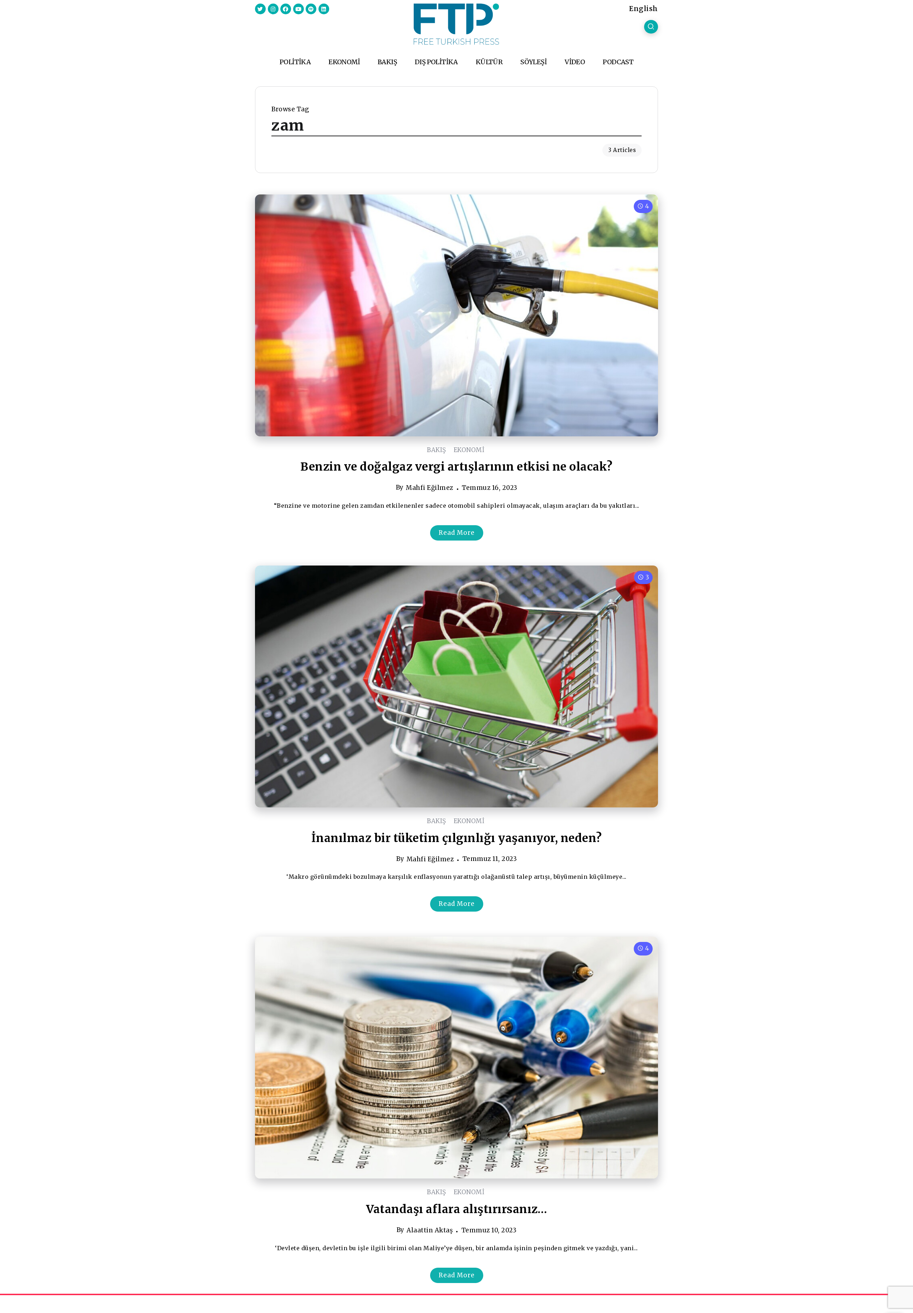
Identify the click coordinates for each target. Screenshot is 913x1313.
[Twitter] (260, 9)
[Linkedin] (323, 9)
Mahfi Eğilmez (429, 488)
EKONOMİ (469, 450)
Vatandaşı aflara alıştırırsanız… (456, 1209)
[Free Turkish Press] (456, 23)
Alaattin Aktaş (430, 1230)
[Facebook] (285, 9)
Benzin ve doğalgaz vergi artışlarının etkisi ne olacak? (456, 467)
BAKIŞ (436, 450)
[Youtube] (298, 9)
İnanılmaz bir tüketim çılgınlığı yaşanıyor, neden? (456, 838)
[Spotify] (311, 9)
